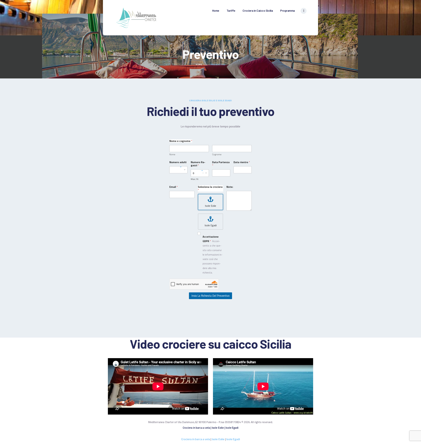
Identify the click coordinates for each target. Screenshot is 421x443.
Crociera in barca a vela (196, 428)
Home (199, 64)
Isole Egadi (232, 428)
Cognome (217, 154)
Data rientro (242, 162)
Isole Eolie (218, 428)
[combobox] (178, 169)
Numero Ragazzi (198, 164)
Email (173, 186)
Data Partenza (221, 164)
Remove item (203, 173)
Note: (229, 186)
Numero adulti (177, 162)
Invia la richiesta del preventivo (210, 296)
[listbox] (200, 173)
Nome (172, 154)
